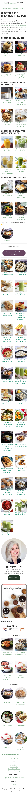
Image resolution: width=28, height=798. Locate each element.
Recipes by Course (19, 8)
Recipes (8, 8)
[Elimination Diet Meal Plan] (10, 754)
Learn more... (14, 578)
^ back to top (14, 758)
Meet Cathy (14, 765)
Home (3, 8)
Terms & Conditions (14, 769)
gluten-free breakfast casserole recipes (13, 25)
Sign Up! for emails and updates (14, 777)
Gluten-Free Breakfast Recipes (14, 253)
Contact (14, 784)
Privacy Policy (14, 767)
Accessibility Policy (14, 771)
